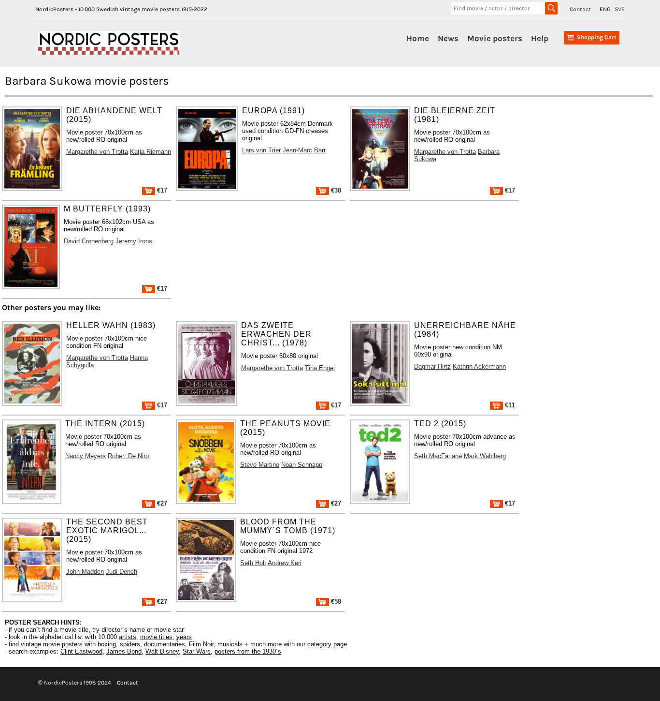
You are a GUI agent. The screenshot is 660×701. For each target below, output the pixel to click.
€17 (161, 190)
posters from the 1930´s (248, 651)
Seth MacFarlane (438, 456)
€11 (509, 405)
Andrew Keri (284, 563)
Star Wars (197, 651)
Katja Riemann (150, 151)
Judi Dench (121, 571)
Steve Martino (259, 464)
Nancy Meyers (85, 456)
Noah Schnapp (301, 464)
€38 (335, 190)
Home (417, 38)
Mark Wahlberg (485, 456)
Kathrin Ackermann (479, 366)
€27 (161, 503)
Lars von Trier (261, 150)
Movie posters (494, 38)
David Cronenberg (89, 241)
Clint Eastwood (81, 651)
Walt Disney (162, 651)
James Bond (124, 651)
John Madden (85, 571)
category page (327, 644)
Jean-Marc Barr (304, 150)
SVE (620, 9)
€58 (335, 601)
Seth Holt (253, 563)
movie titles (156, 637)
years (184, 637)
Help (539, 38)
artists (127, 637)
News (448, 38)
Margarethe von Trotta (97, 151)
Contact (580, 9)
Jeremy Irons (133, 241)
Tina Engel (320, 368)
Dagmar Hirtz (432, 366)
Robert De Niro (128, 456)
